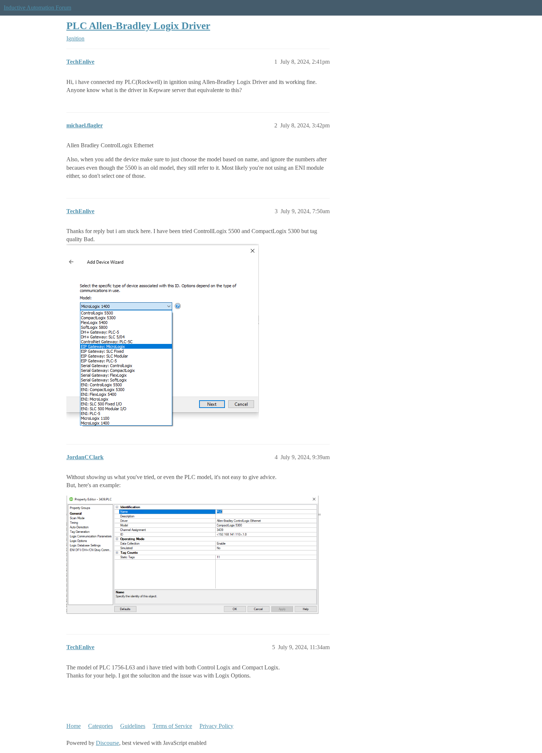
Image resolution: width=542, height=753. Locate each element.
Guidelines (132, 726)
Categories (100, 726)
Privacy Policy (216, 726)
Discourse (107, 743)
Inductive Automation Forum (37, 7)
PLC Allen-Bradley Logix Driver (138, 25)
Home (73, 726)
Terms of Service (172, 726)
